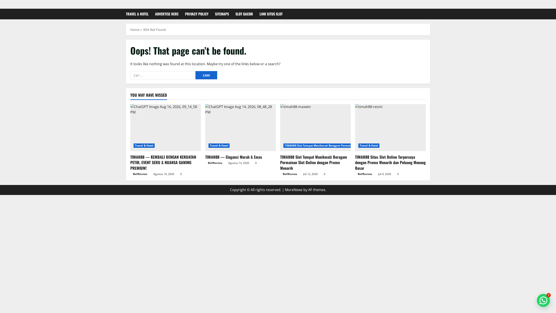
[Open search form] (428, 14)
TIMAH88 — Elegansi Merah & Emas (233, 157)
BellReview (140, 174)
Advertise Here (167, 14)
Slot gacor (244, 14)
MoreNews (294, 189)
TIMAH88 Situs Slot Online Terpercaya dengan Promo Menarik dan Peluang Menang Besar (390, 162)
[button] (543, 300)
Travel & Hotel (137, 14)
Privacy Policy (196, 14)
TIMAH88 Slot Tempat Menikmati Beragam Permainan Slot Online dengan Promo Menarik (343, 145)
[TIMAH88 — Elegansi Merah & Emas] (240, 127)
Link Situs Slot (271, 14)
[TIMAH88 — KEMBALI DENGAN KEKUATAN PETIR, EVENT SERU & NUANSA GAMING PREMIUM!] (165, 127)
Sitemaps (222, 14)
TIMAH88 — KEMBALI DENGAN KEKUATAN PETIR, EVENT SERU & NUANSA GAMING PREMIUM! (163, 162)
